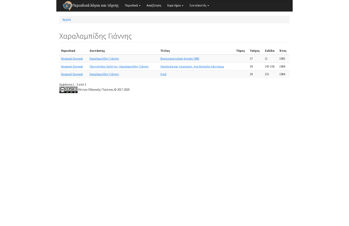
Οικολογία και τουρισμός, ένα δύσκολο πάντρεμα (192, 66)
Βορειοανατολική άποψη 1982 (179, 58)
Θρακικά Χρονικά (72, 58)
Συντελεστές (198, 5)
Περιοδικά (132, 5)
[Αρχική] (67, 6)
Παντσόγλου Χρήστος (103, 66)
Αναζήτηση (154, 5)
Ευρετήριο (174, 5)
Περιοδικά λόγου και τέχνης (95, 5)
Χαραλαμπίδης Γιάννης (104, 58)
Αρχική (66, 19)
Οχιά (163, 74)
